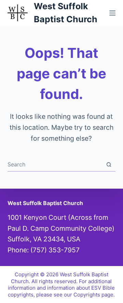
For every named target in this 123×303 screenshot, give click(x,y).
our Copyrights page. (89, 294)
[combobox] (55, 164)
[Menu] (112, 13)
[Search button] (108, 164)
